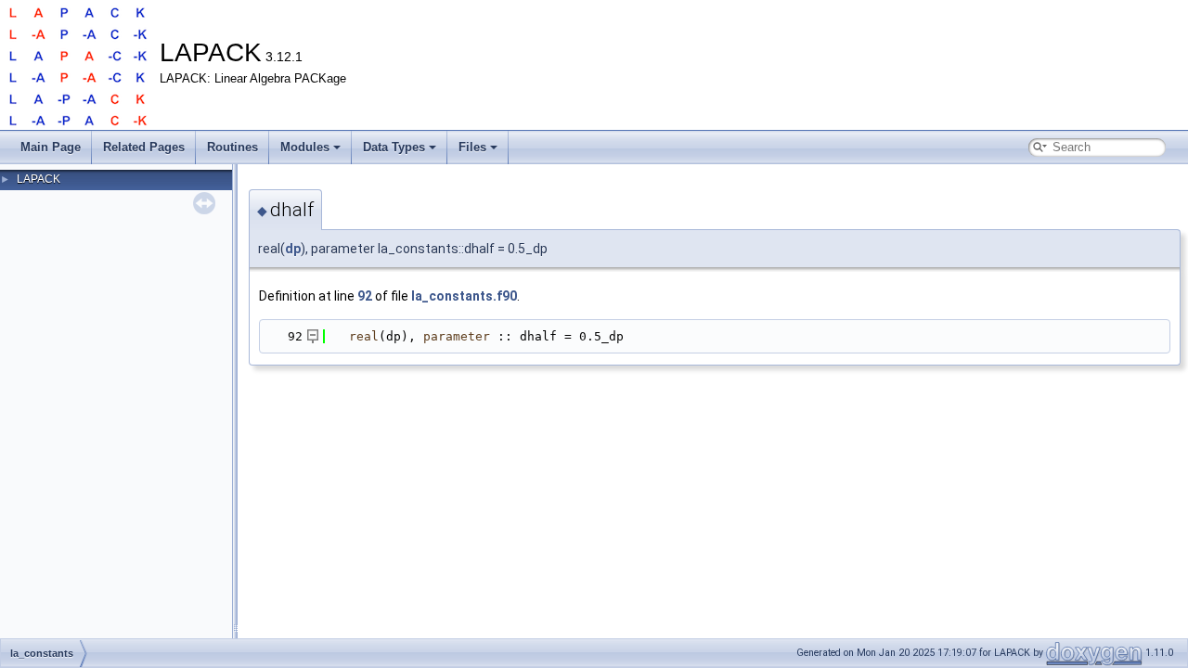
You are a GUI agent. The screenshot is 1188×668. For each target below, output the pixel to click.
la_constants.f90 (464, 296)
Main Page (50, 147)
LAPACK (38, 179)
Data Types (394, 147)
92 (364, 296)
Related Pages (144, 147)
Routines (232, 147)
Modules (304, 147)
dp (293, 248)
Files (472, 147)
